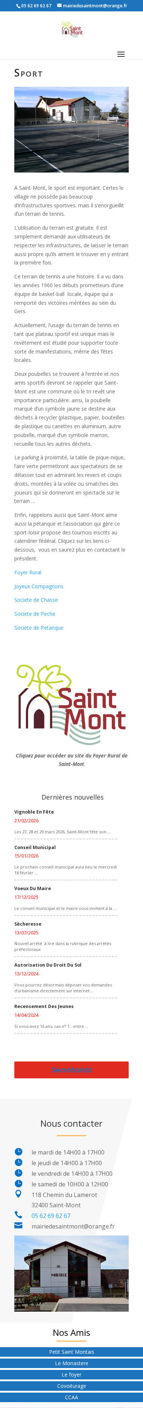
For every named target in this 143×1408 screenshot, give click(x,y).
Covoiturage (71, 1385)
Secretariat (71, 1070)
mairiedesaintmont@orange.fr (73, 1226)
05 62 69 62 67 (51, 1216)
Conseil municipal (35, 847)
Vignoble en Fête (34, 812)
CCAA (71, 1397)
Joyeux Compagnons (38, 586)
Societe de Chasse (36, 599)
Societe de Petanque (38, 627)
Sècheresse (27, 924)
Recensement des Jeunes (44, 1006)
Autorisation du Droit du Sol (47, 965)
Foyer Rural (27, 572)
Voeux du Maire (32, 888)
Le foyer (71, 1374)
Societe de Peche (34, 613)
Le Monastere (71, 1363)
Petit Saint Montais (71, 1351)
